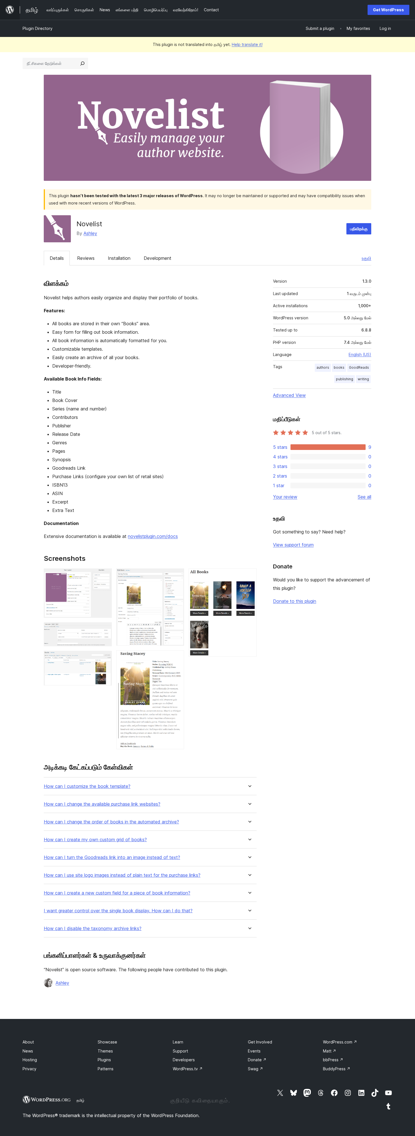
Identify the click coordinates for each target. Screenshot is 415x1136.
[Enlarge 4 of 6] (176, 576)
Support (180, 1051)
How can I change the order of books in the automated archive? (111, 822)
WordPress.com (340, 1042)
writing (363, 379)
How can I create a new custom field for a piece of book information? (117, 893)
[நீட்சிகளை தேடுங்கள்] (82, 63)
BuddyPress (336, 1068)
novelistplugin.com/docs (153, 536)
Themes (105, 1051)
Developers (184, 1059)
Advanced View (289, 395)
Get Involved (260, 1042)
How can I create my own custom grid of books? (95, 839)
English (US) (360, 354)
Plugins (104, 1059)
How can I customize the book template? (87, 786)
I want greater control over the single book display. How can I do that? (118, 910)
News (28, 1051)
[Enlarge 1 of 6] (104, 576)
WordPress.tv (188, 1068)
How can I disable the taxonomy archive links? (92, 928)
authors (322, 367)
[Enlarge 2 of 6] (104, 630)
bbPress (333, 1059)
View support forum (293, 545)
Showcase (107, 1042)
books (339, 367)
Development (157, 258)
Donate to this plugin (294, 601)
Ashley (90, 233)
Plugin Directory (38, 28)
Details (57, 258)
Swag (255, 1068)
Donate (257, 1059)
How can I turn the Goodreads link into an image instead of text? (112, 857)
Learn (178, 1042)
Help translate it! (247, 44)
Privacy (29, 1068)
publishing (344, 379)
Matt (329, 1051)
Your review (285, 497)
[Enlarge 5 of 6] (176, 658)
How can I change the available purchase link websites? (102, 804)
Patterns (105, 1068)
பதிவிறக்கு (359, 228)
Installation (119, 258)
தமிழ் (80, 1100)
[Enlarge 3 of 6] (104, 658)
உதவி (366, 258)
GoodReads (359, 367)
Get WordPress (388, 9)
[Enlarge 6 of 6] (249, 576)
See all (364, 497)
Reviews (86, 258)
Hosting (30, 1059)
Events (254, 1051)
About (28, 1042)
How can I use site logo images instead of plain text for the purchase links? (122, 875)
